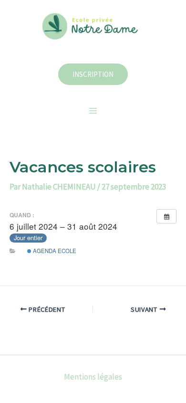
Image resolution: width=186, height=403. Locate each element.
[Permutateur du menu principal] (93, 111)
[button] (93, 74)
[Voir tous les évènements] (166, 216)
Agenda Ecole (53, 251)
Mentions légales (93, 376)
